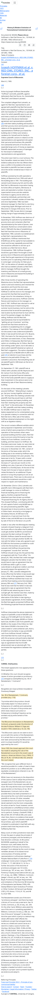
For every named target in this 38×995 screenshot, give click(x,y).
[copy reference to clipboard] (25, 45)
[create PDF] (34, 45)
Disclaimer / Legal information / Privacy (15, 989)
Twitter (34, 989)
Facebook (5, 991)
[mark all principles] (20, 45)
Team (22, 987)
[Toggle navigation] (14, 3)
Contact (16, 987)
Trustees (28, 987)
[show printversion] (29, 45)
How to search (6, 987)
